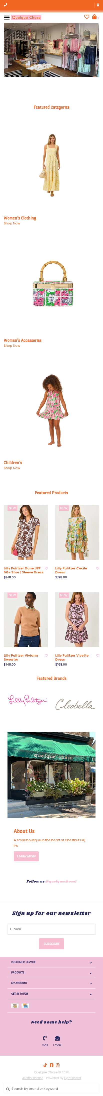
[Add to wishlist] (46, 568)
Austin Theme (32, 1078)
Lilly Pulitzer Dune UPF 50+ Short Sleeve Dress (23, 570)
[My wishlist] (86, 17)
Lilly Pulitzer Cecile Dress (71, 570)
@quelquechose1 (60, 881)
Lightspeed (72, 1078)
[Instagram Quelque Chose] (57, 1065)
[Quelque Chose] (26, 17)
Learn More (26, 856)
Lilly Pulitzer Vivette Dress (71, 658)
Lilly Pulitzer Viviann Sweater (21, 658)
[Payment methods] (16, 1006)
